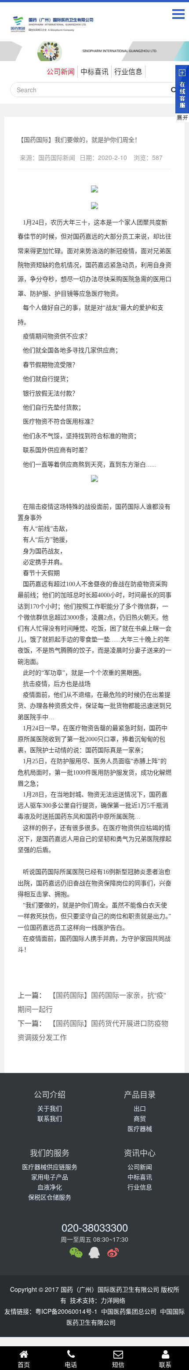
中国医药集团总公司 (128, 1311)
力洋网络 (113, 1300)
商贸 (140, 1118)
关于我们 (49, 1108)
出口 (140, 1108)
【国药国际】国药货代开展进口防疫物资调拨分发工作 (93, 1030)
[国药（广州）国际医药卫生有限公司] (52, 29)
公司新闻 (61, 71)
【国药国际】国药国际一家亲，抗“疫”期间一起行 (92, 1002)
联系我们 (49, 1118)
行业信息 (128, 71)
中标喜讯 (94, 71)
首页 (24, 1364)
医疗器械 (139, 1128)
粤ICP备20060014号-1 (66, 1311)
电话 (71, 1364)
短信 (118, 1364)
